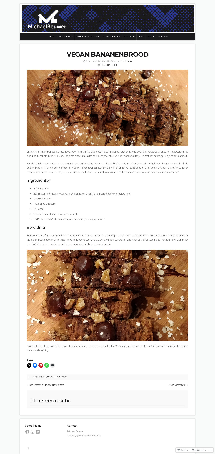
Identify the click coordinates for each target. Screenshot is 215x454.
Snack (64, 377)
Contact (163, 37)
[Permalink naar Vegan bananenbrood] (107, 108)
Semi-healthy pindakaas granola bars (46, 385)
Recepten (129, 37)
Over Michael (65, 37)
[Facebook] (27, 431)
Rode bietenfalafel (177, 385)
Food (43, 377)
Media (151, 37)
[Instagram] (32, 431)
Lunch (50, 377)
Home (51, 37)
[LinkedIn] (38, 431)
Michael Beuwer (124, 61)
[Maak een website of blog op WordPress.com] (28, 448)
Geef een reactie (109, 65)
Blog (141, 37)
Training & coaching (87, 37)
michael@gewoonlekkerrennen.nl (84, 435)
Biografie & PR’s (111, 37)
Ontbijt (57, 377)
